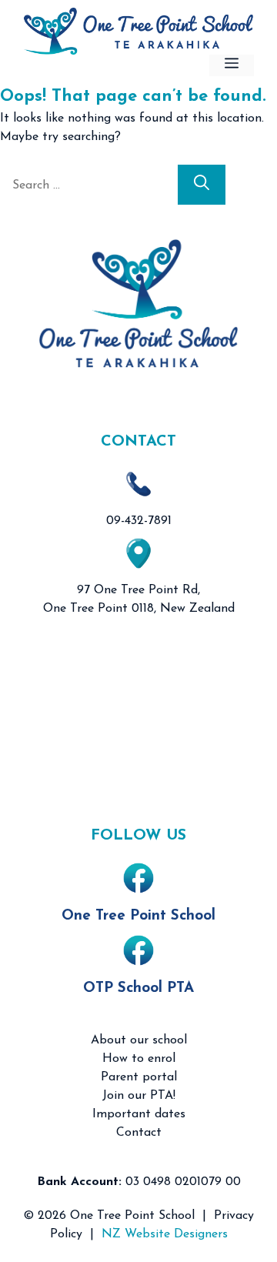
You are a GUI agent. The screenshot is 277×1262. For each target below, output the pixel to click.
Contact (139, 1133)
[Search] (201, 185)
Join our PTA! (138, 1096)
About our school (139, 1040)
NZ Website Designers (165, 1234)
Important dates (138, 1114)
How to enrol (138, 1059)
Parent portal (139, 1077)
